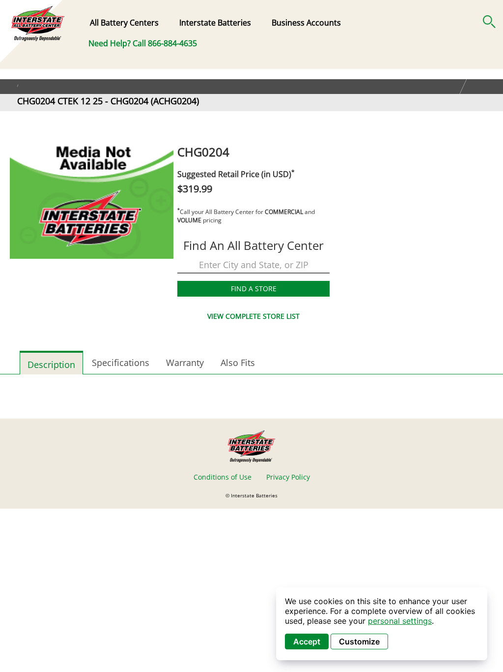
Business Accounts (306, 22)
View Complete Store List (253, 316)
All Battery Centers (124, 22)
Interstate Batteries (215, 22)
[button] (489, 19)
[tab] (51, 362)
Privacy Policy (288, 477)
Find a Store (254, 288)
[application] (381, 623)
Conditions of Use (223, 477)
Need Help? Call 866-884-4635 (142, 43)
